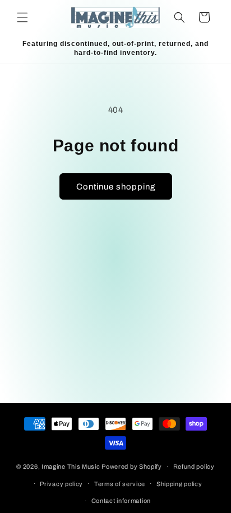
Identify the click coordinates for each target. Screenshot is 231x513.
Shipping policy (179, 483)
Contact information (121, 500)
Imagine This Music (70, 466)
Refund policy (194, 466)
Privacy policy (61, 483)
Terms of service (119, 483)
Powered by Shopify (131, 466)
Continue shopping (115, 186)
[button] (22, 17)
